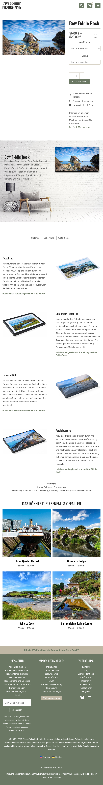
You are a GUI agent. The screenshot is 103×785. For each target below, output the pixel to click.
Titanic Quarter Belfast (26, 561)
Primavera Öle (55, 774)
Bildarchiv (86, 681)
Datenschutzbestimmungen (17, 727)
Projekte (86, 691)
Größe (85, 56)
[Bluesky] (83, 698)
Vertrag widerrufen (51, 698)
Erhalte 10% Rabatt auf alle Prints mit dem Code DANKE (51, 650)
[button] (81, 5)
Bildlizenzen (86, 684)
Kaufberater (86, 677)
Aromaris (57, 777)
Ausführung (84, 42)
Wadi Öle (66, 774)
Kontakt (86, 667)
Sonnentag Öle (77, 774)
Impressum (51, 688)
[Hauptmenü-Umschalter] (97, 5)
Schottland (49, 238)
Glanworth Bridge (76, 561)
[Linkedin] (88, 698)
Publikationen (86, 688)
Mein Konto (51, 667)
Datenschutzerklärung (51, 684)
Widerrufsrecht (51, 677)
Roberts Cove (26, 623)
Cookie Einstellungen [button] (51, 691)
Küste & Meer (64, 238)
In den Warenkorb (79, 81)
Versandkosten (51, 670)
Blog (86, 670)
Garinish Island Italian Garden (76, 623)
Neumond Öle (31, 774)
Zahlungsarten (51, 674)
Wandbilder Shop (86, 674)
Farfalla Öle (43, 774)
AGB (51, 681)
